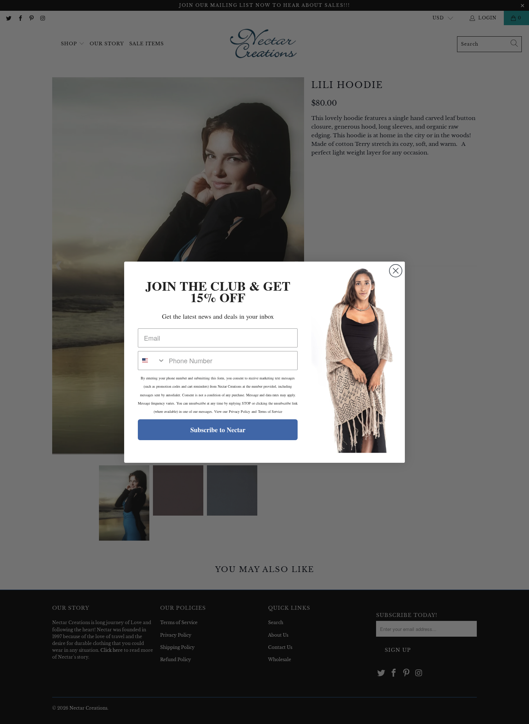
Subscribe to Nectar (217, 429)
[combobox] (151, 360)
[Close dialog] (395, 270)
